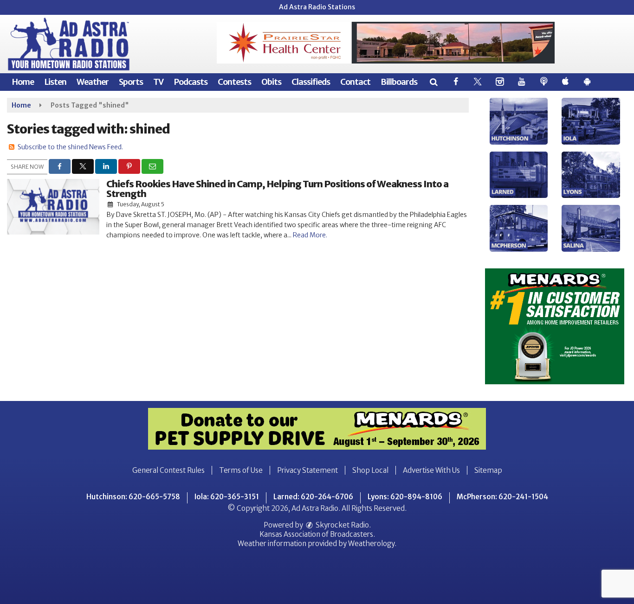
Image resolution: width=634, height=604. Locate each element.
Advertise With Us (431, 470)
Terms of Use (241, 470)
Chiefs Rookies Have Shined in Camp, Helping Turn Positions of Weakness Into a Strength (277, 188)
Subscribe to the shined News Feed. (70, 147)
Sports (131, 81)
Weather (93, 81)
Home (23, 81)
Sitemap (488, 470)
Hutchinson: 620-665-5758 (133, 496)
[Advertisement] (386, 43)
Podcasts (190, 81)
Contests (234, 81)
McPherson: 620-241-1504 (502, 496)
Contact (355, 81)
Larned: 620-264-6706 (313, 496)
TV (158, 81)
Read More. (310, 235)
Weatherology (371, 543)
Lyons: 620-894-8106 (405, 496)
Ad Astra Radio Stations (317, 7)
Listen (55, 81)
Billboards (399, 81)
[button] (433, 81)
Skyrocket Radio (341, 525)
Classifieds (310, 81)
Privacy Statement (307, 470)
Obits (271, 81)
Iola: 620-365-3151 (226, 496)
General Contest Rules (168, 470)
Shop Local (370, 470)
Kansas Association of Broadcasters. (317, 534)
